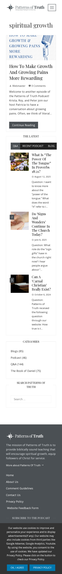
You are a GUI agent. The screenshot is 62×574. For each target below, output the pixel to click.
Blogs (14, 351)
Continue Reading (23, 125)
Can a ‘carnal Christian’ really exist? (41, 282)
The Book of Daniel (23, 371)
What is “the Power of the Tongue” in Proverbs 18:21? (41, 163)
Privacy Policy (42, 567)
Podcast (16, 357)
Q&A (13, 364)
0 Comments (39, 86)
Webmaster (18, 86)
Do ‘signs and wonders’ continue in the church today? (41, 224)
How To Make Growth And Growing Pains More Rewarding (31, 72)
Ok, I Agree (17, 567)
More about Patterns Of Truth (23, 465)
